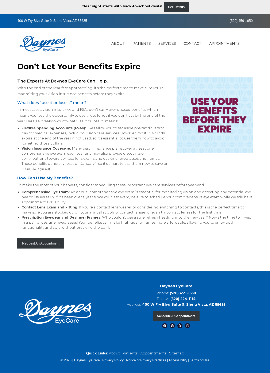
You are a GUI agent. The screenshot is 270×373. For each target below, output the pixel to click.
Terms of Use (199, 360)
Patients (142, 43)
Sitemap (176, 353)
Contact (193, 43)
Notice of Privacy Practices (146, 360)
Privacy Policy (113, 360)
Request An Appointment (40, 243)
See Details (176, 7)
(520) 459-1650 (241, 21)
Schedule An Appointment (176, 316)
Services (167, 43)
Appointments (224, 43)
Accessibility (178, 360)
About (118, 43)
